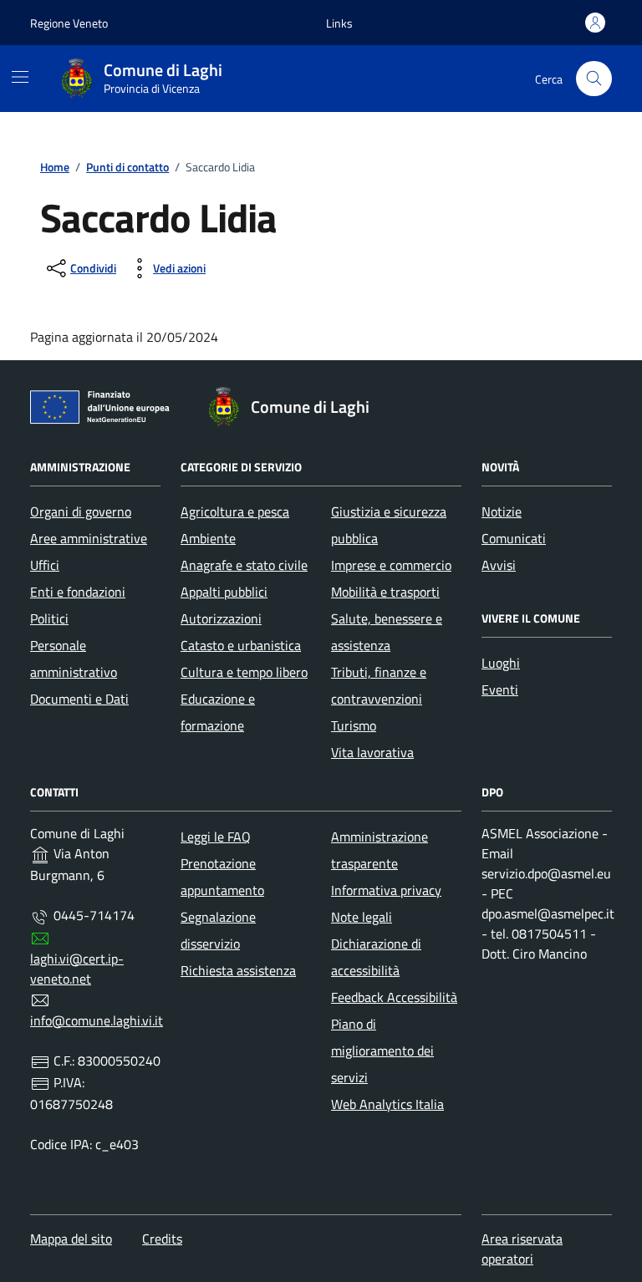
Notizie (502, 511)
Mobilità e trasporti (385, 592)
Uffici (44, 565)
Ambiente (208, 538)
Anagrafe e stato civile (244, 565)
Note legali (361, 917)
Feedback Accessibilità (394, 997)
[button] (339, 23)
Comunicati (514, 538)
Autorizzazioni (221, 618)
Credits (162, 1239)
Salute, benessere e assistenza (386, 631)
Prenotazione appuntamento (222, 876)
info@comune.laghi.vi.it (96, 1020)
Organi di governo (80, 511)
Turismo (353, 725)
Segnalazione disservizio (218, 930)
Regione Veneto (69, 23)
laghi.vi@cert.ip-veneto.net (77, 969)
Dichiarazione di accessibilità (376, 957)
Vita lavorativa (372, 752)
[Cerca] (594, 79)
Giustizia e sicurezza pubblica (388, 524)
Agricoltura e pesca (235, 511)
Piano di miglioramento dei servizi (382, 1050)
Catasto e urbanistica (241, 645)
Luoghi (501, 663)
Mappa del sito (71, 1239)
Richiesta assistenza (238, 970)
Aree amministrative (88, 538)
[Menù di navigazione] (20, 77)
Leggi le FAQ (216, 837)
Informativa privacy (386, 890)
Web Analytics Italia (387, 1104)
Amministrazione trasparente (379, 850)
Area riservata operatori (522, 1249)
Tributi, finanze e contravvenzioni (378, 685)
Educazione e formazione (218, 712)
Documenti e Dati (79, 699)
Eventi (500, 689)
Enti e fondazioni (77, 592)
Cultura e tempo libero (244, 672)
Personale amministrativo (73, 658)
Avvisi (499, 565)
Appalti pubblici (224, 592)
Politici (49, 618)
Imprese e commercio (391, 565)
